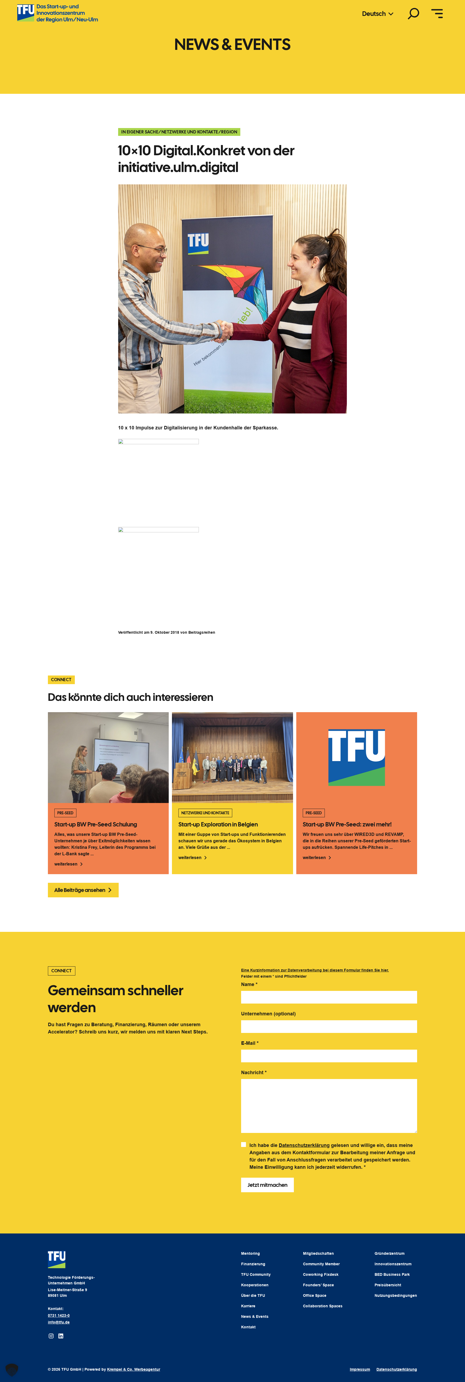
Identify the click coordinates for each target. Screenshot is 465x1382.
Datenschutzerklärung (304, 1145)
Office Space (314, 1295)
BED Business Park (392, 1274)
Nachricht (254, 1072)
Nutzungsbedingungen (396, 1295)
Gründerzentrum (389, 1253)
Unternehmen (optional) (268, 1013)
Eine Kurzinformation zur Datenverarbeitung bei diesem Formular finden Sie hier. (315, 970)
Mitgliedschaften (318, 1253)
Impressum (360, 1369)
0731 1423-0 (59, 1315)
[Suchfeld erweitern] (413, 13)
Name (249, 984)
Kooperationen (255, 1285)
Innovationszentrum (393, 1264)
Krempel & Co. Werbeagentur (133, 1369)
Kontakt (248, 1327)
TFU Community (256, 1274)
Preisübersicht (388, 1285)
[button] (12, 1370)
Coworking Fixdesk (321, 1274)
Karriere (248, 1306)
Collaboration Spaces (323, 1306)
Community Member (321, 1264)
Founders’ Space (318, 1285)
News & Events (255, 1316)
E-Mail (250, 1043)
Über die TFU (253, 1295)
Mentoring (250, 1253)
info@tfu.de (59, 1322)
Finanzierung (253, 1264)
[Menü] (437, 13)
